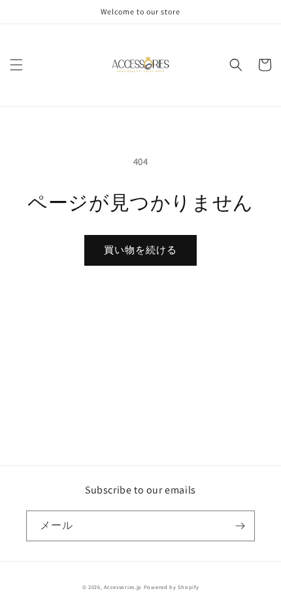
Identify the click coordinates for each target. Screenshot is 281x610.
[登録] (239, 526)
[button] (16, 64)
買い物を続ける (140, 249)
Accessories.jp (123, 586)
